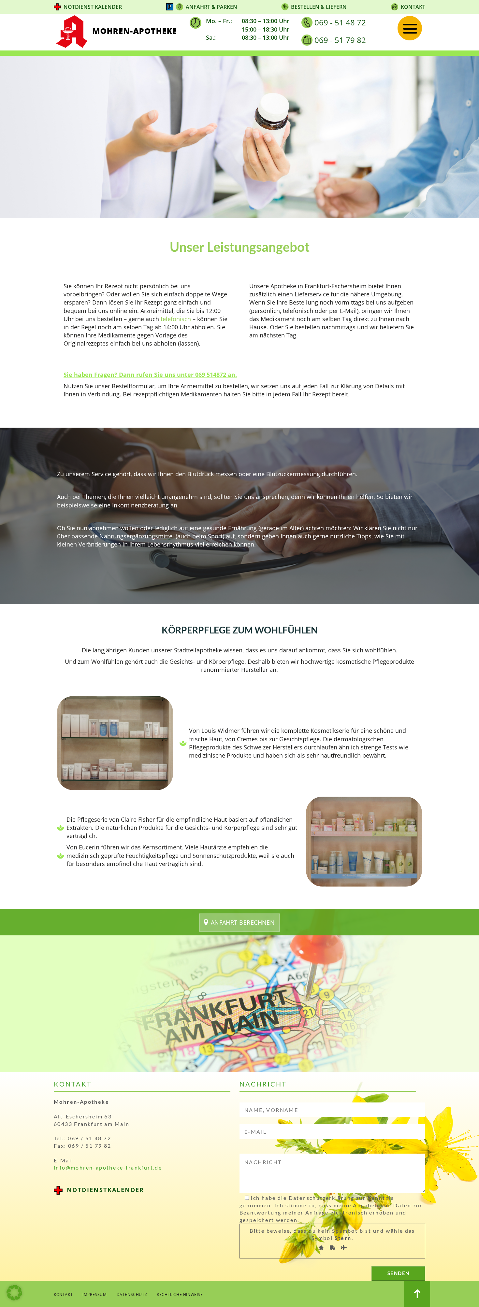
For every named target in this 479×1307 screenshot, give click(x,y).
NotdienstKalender (105, 1190)
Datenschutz (132, 1294)
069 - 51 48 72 (340, 22)
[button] (14, 1292)
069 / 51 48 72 (89, 1138)
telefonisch (176, 319)
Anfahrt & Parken (211, 6)
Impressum (94, 1294)
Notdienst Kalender (93, 6)
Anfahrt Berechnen (243, 922)
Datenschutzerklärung (322, 1198)
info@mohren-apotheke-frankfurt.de (108, 1167)
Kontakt (413, 6)
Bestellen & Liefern (319, 6)
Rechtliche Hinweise (180, 1294)
